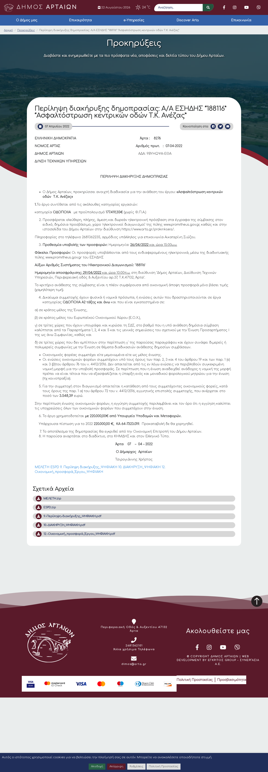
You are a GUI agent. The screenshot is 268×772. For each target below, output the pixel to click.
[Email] (227, 126)
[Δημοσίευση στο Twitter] (220, 126)
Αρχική (8, 30)
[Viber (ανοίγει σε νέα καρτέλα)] (258, 7)
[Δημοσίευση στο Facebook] (213, 126)
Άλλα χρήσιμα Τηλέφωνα (134, 649)
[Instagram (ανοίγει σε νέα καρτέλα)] (234, 7)
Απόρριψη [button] (116, 766)
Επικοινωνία (241, 20)
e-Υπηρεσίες (134, 20)
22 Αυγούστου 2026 (115, 7)
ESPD (54, 467)
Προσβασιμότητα (231, 680)
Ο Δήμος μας (26, 20)
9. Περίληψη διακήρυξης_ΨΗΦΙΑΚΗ (88, 467)
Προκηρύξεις (26, 30)
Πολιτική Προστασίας (195, 680)
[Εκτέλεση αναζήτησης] (208, 7)
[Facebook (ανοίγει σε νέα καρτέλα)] (224, 7)
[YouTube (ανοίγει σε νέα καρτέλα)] (246, 7)
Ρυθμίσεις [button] (136, 766)
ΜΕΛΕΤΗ (42, 467)
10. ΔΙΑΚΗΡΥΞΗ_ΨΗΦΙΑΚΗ (139, 467)
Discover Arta (188, 20)
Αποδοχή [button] (97, 766)
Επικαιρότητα (80, 20)
